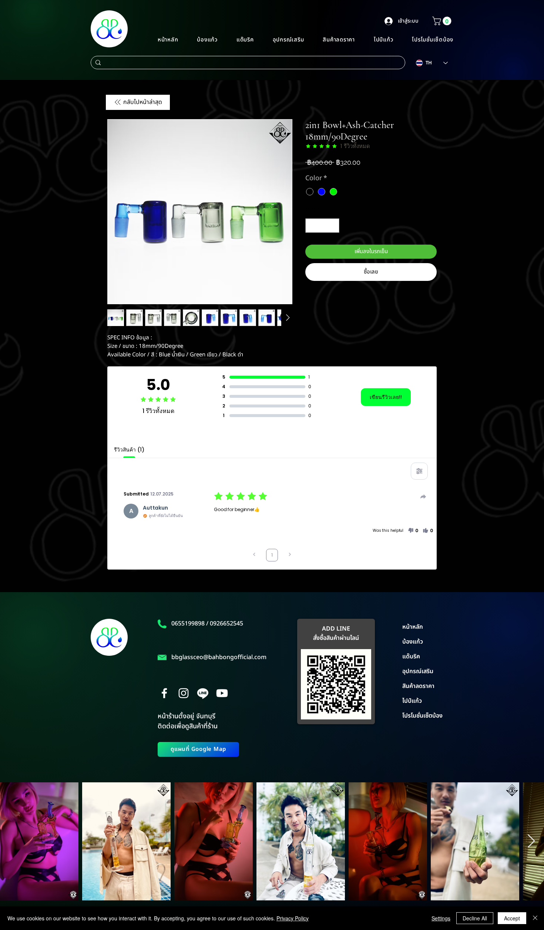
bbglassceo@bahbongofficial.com (218, 657)
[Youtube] (222, 693)
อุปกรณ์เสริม (417, 671)
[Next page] (290, 555)
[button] (442, 21)
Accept (512, 918)
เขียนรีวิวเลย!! (386, 397)
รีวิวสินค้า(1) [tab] (129, 449)
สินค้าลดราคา (418, 686)
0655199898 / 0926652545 (207, 623)
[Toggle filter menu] (419, 471)
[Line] (202, 693)
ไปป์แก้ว (412, 700)
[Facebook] (164, 693)
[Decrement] (311, 225)
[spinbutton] (322, 225)
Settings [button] (440, 918)
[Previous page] (254, 555)
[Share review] (423, 496)
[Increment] (334, 225)
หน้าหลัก (412, 626)
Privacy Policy (292, 918)
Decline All (475, 918)
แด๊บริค (411, 656)
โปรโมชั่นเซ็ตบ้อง (422, 715)
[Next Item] (531, 841)
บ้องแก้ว (412, 641)
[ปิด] (535, 918)
